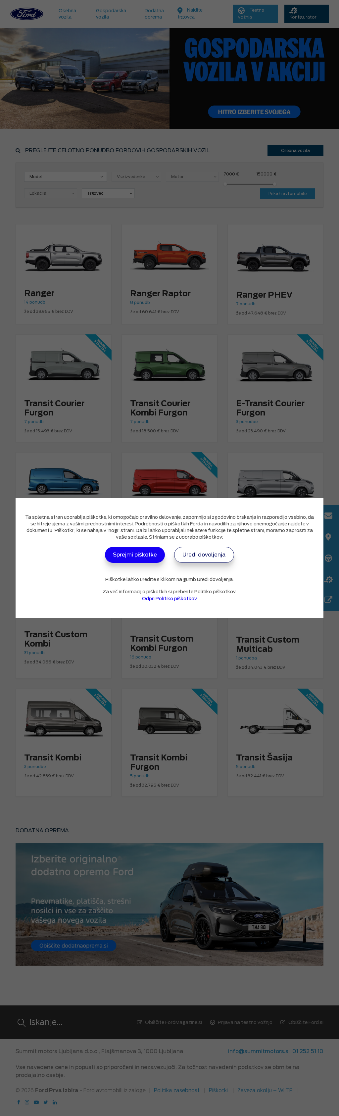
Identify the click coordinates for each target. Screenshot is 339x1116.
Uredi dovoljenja (204, 555)
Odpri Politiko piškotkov (169, 598)
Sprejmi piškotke (135, 555)
